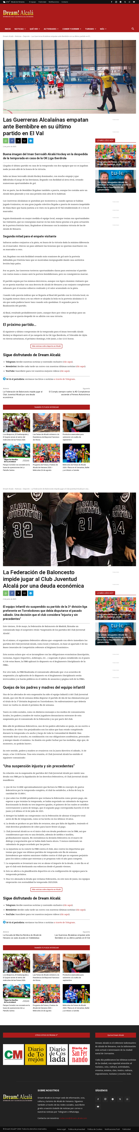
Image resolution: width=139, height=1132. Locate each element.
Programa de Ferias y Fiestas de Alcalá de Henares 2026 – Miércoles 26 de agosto (45, 467)
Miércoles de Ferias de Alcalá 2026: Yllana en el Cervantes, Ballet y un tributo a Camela (76, 467)
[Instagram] (116, 2)
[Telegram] (121, 2)
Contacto (64, 2)
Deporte (26, 36)
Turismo (89, 29)
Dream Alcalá (8, 36)
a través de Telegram (64, 379)
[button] (132, 29)
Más (102, 29)
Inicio (8, 29)
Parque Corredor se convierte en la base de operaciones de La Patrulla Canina (16, 467)
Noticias (19, 29)
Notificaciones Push (112, 1129)
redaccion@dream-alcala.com (73, 1118)
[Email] (24, 140)
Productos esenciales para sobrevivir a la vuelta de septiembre (73, 437)
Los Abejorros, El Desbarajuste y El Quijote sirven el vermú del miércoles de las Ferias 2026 (16, 437)
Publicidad (42, 2)
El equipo (32, 2)
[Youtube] (134, 2)
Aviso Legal (61, 1129)
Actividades (50, 29)
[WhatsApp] (129, 2)
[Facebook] (112, 2)
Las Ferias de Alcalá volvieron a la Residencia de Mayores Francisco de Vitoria (46, 437)
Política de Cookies (95, 1129)
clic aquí (68, 362)
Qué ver (34, 29)
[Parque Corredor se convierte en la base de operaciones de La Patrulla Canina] (16, 453)
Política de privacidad (76, 1129)
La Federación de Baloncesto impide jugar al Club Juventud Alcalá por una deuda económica (22, 394)
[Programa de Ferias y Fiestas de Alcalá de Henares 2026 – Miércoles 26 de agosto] (46, 453)
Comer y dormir (70, 29)
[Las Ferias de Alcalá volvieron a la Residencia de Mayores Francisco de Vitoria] (46, 422)
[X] (125, 2)
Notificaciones (54, 2)
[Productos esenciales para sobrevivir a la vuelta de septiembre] (76, 422)
